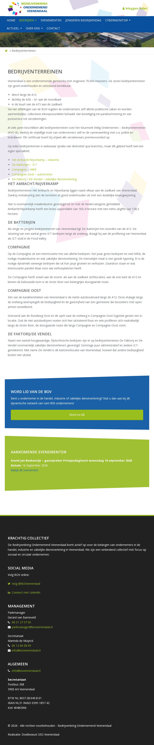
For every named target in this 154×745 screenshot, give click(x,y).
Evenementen (51, 20)
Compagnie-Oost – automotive (32, 174)
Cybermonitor (117, 20)
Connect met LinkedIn (26, 592)
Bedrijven (27, 20)
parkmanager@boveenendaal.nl (32, 627)
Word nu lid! (77, 415)
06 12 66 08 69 (21, 645)
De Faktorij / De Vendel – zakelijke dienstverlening (44, 179)
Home (11, 20)
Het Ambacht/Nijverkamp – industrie (35, 160)
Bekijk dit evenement (24, 470)
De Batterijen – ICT (24, 165)
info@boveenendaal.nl (26, 650)
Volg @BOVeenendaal (26, 584)
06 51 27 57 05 (21, 622)
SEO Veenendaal (48, 734)
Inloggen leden (136, 8)
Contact (53, 28)
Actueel (13, 28)
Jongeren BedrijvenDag (83, 20)
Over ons (33, 28)
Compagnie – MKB (24, 169)
